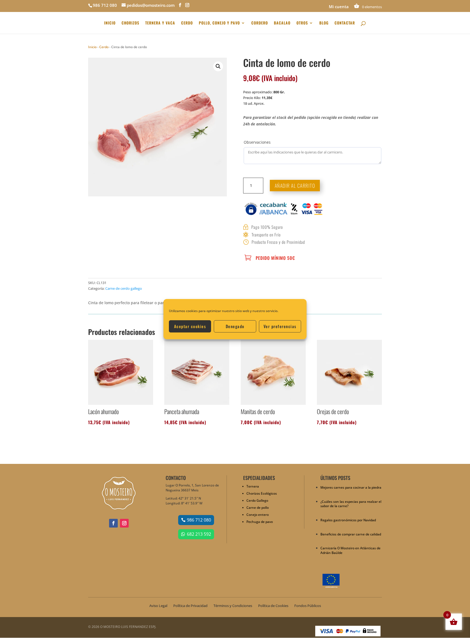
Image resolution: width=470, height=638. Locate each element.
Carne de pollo (257, 507)
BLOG (324, 23)
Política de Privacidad (190, 606)
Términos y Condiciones (233, 606)
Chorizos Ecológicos (261, 493)
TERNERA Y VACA (160, 23)
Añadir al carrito (295, 185)
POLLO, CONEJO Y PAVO (219, 23)
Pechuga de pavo (259, 521)
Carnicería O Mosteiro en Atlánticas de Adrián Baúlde (350, 550)
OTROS (302, 23)
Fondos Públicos (307, 606)
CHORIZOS (130, 23)
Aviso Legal (158, 606)
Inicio (92, 47)
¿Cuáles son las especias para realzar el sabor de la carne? (350, 503)
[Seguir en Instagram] (124, 523)
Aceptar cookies (190, 326)
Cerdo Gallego (257, 500)
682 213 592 (199, 534)
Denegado (235, 326)
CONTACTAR (345, 23)
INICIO (110, 23)
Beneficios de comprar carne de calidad (350, 534)
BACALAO (282, 23)
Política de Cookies (273, 606)
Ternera (252, 486)
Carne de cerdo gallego (123, 288)
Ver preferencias (280, 326)
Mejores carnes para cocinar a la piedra (350, 487)
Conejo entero (257, 514)
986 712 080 (199, 520)
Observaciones (257, 142)
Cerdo (104, 47)
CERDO (187, 23)
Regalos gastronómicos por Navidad (348, 520)
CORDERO (259, 23)
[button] (218, 66)
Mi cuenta (339, 7)
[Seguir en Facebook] (113, 523)
